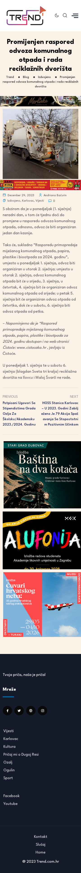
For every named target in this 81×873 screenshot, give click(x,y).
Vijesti (40, 200)
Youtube (10, 804)
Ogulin (9, 770)
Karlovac (28, 200)
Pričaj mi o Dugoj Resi (21, 755)
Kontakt (40, 837)
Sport (8, 778)
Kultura (9, 747)
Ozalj (7, 762)
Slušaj (40, 845)
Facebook (11, 796)
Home (40, 852)
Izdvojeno (13, 200)
